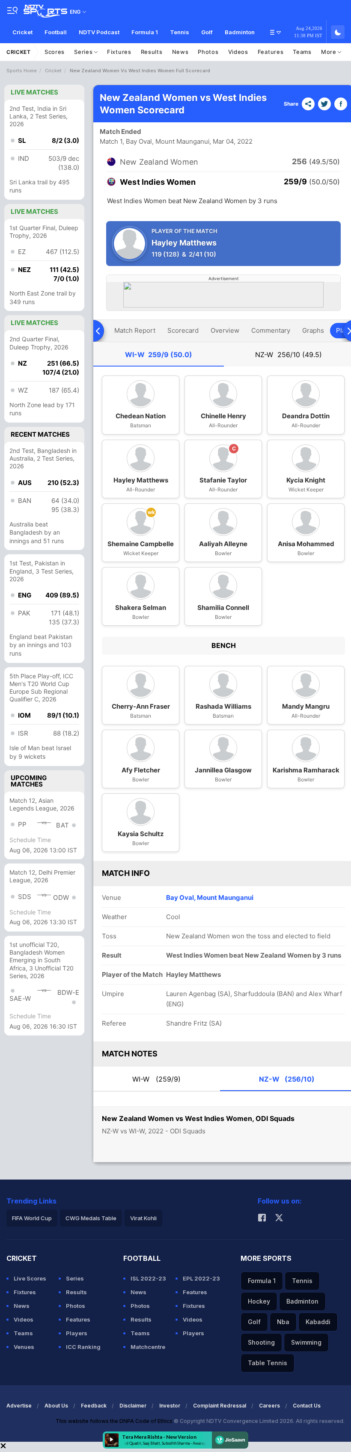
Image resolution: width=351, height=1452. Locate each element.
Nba (283, 1321)
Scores (55, 51)
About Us (56, 1405)
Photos (208, 51)
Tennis (179, 32)
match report (134, 330)
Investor (169, 1405)
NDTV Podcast (99, 32)
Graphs (313, 330)
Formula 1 (144, 32)
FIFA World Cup (32, 1218)
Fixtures (119, 51)
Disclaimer (132, 1405)
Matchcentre (148, 1346)
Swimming (306, 1342)
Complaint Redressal (219, 1405)
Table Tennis (267, 1362)
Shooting (261, 1342)
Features (271, 51)
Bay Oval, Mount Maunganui (209, 897)
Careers (269, 1405)
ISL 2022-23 (148, 1278)
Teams (302, 51)
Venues (24, 1346)
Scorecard (183, 330)
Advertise (19, 1405)
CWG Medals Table (90, 1218)
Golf (207, 32)
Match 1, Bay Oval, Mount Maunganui (155, 141)
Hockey (259, 1301)
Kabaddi (318, 1321)
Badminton (240, 32)
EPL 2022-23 (201, 1278)
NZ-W (288, 354)
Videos (238, 51)
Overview (225, 330)
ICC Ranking (83, 1346)
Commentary (270, 330)
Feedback (94, 1405)
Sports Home (21, 71)
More (329, 51)
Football (56, 32)
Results (152, 51)
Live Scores (30, 1278)
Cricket (22, 32)
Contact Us (307, 1405)
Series (84, 51)
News (180, 51)
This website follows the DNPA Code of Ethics (115, 1421)
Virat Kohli (143, 1218)
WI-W (158, 354)
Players (76, 1333)
